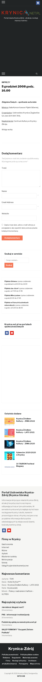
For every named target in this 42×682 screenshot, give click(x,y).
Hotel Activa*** (14, 582)
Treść (4, 168)
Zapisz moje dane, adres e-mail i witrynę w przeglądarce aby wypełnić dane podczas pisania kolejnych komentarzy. (19, 228)
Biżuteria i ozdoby (9, 557)
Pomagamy (23, 664)
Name (4, 191)
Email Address (8, 202)
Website (5, 214)
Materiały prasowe (30, 658)
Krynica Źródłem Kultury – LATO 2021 (25, 431)
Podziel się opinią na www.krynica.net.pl (19, 622)
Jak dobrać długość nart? (13, 607)
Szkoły (4, 563)
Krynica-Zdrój (21, 648)
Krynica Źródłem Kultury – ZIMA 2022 (25, 420)
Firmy (8, 661)
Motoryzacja (7, 560)
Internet (5, 547)
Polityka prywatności (10, 655)
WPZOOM (21, 676)
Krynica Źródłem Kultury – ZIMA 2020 (25, 442)
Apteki (5, 553)
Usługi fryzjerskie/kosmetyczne (15, 566)
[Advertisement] (21, 46)
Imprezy (6, 82)
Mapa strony (35, 664)
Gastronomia (7, 544)
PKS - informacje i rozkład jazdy (15, 615)
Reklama (6, 658)
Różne (4, 550)
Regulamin (16, 658)
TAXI (12, 579)
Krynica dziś (12, 588)
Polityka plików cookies (29, 655)
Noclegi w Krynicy (19, 661)
